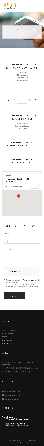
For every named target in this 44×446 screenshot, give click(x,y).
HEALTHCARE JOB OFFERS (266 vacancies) (22, 368)
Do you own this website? (13, 186)
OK (34, 186)
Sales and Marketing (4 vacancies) (17, 371)
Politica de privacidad (30, 280)
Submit (14, 296)
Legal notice (32, 440)
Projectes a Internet (26, 443)
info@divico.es (7, 340)
